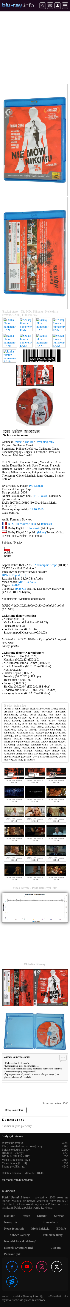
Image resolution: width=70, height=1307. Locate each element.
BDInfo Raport (14, 575)
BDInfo (61, 1228)
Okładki (42, 1215)
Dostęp (25, 1215)
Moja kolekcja (40, 1228)
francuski (46, 523)
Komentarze (50, 1222)
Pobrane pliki (12, 1254)
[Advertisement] (35, 48)
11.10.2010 (36, 509)
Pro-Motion (36, 485)
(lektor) (41, 532)
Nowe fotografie (14, 1228)
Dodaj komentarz (14, 1110)
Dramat (17, 441)
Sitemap (59, 1215)
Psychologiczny (44, 441)
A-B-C (16, 585)
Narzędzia (10, 1222)
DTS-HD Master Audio (22, 523)
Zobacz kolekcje (20, 1235)
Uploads (55, 1247)
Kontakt (9, 1215)
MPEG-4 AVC (27, 581)
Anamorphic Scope (45, 565)
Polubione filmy (53, 1235)
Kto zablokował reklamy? (20, 1241)
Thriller (28, 441)
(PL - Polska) (40, 495)
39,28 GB (21, 588)
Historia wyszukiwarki (18, 1247)
